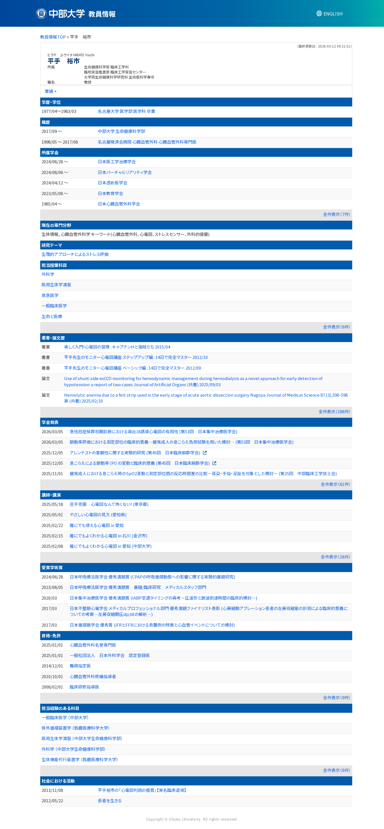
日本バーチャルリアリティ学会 (125, 172)
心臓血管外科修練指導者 (93, 676)
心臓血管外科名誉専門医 (93, 645)
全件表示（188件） (335, 411)
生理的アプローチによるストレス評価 (75, 254)
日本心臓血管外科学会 (119, 204)
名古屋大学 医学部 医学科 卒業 (126, 111)
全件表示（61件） (336, 484)
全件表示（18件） (336, 557)
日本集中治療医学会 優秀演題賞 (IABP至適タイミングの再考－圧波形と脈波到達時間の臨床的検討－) (163, 598)
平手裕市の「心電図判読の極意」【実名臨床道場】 (142, 790)
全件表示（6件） (337, 327)
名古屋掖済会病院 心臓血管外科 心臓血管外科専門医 (147, 142)
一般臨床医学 (54, 306)
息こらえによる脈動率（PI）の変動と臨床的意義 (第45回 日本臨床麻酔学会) (140, 463)
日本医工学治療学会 (117, 161)
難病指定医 (80, 666)
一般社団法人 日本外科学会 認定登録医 (110, 655)
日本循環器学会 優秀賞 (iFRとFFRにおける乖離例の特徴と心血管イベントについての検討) (152, 625)
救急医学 (50, 295)
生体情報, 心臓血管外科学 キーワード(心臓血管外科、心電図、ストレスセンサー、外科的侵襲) (125, 234)
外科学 (48, 274)
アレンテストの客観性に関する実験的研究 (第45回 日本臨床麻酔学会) (135, 452)
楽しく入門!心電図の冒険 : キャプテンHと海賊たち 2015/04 (117, 347)
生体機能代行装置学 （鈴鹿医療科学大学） (80, 759)
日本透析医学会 (112, 183)
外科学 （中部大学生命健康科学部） (74, 749)
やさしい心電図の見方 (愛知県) (98, 514)
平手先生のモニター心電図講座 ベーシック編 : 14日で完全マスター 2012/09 (132, 368)
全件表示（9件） (337, 697)
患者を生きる (110, 800)
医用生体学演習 (56, 284)
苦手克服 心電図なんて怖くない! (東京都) (109, 504)
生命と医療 (52, 316)
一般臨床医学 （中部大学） (65, 717)
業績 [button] (49, 91)
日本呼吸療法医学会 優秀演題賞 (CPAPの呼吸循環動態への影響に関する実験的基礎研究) (152, 577)
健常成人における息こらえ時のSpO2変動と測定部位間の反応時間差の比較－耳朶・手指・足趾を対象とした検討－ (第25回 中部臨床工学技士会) (203, 473)
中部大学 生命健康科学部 (121, 131)
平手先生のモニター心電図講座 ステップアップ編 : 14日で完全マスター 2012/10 (136, 357)
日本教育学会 (110, 193)
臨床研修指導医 (84, 687)
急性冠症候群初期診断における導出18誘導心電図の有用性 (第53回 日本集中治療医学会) (153, 431)
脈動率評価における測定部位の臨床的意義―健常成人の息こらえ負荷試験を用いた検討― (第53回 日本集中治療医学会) (181, 442)
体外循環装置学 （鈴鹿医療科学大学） (76, 728)
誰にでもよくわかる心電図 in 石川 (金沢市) (108, 535)
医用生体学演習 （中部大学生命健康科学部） (82, 738)
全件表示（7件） (337, 214)
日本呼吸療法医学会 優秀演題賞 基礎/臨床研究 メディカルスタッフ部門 (138, 587)
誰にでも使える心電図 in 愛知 (97, 525)
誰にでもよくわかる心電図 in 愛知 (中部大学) (111, 546)
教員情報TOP (53, 37)
